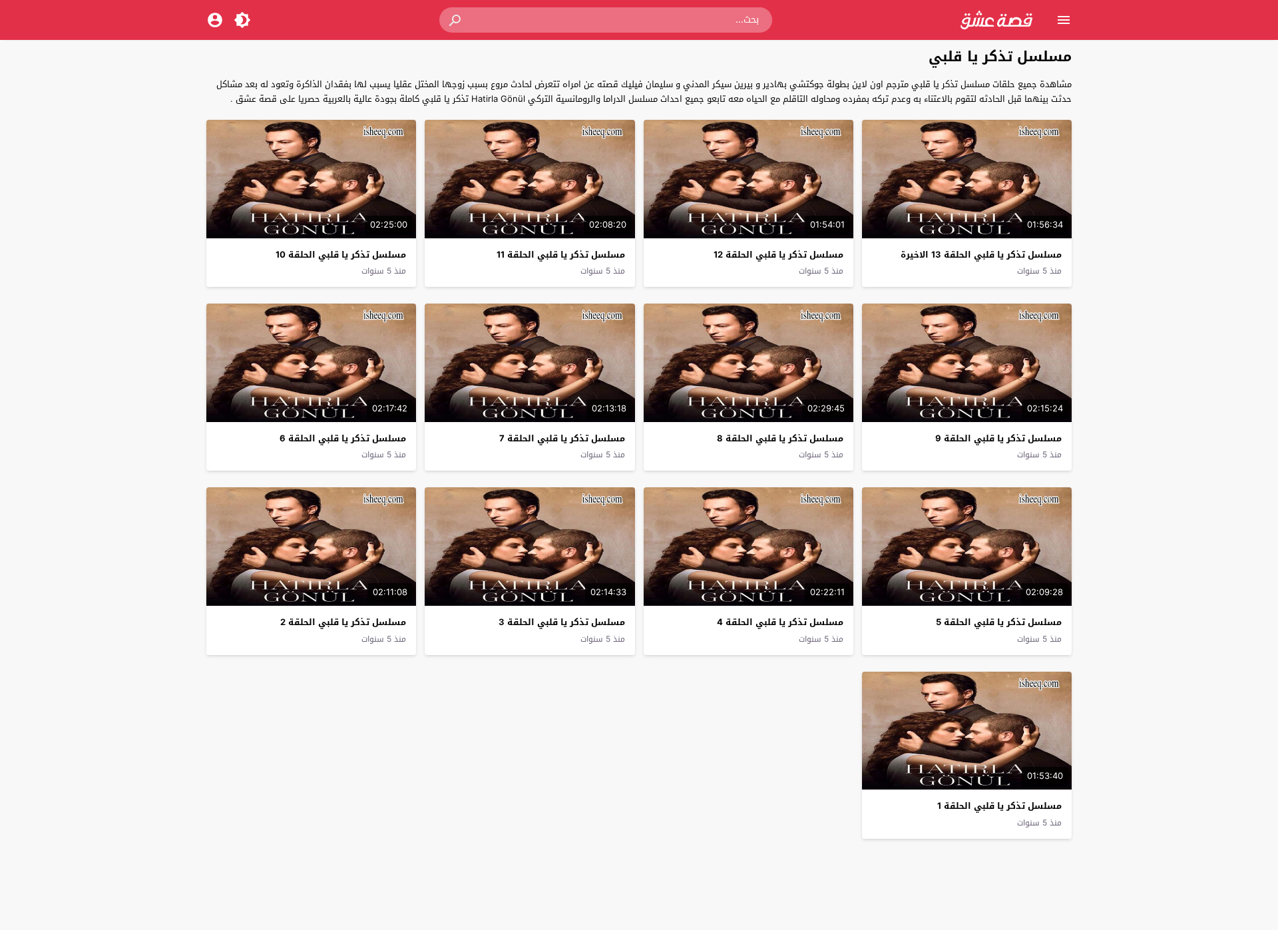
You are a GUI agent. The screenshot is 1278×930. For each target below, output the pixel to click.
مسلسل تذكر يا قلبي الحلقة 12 (778, 254)
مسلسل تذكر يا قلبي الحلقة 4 (780, 622)
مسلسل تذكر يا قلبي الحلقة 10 (341, 254)
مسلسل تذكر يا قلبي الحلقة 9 (998, 438)
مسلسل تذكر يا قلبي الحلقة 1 (999, 806)
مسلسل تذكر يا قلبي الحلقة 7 (562, 438)
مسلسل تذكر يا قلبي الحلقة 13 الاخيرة (981, 254)
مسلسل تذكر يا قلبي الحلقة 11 (561, 254)
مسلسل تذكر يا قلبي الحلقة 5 (999, 622)
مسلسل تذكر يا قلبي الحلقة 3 (562, 622)
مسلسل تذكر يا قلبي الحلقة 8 (780, 438)
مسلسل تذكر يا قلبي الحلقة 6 (343, 438)
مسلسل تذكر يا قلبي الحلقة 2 (343, 622)
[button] (456, 20)
